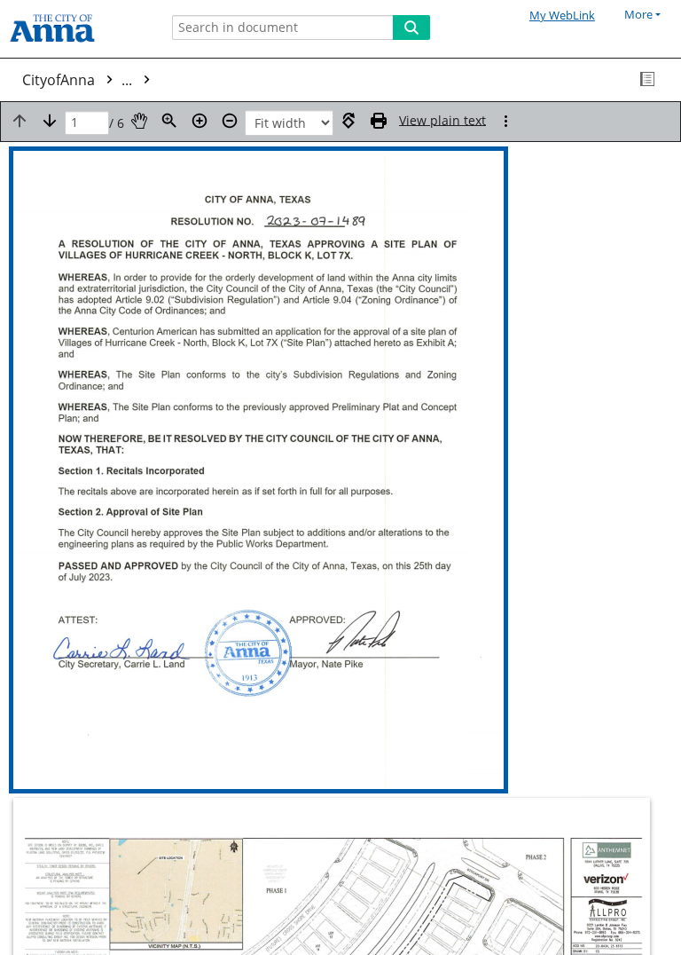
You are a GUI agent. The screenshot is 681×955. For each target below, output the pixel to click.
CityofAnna (79, 80)
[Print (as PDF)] (379, 121)
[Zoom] (169, 121)
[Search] (411, 27)
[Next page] (50, 121)
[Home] (75, 29)
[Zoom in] (199, 121)
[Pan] (139, 121)
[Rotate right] (348, 121)
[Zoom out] (230, 121)
